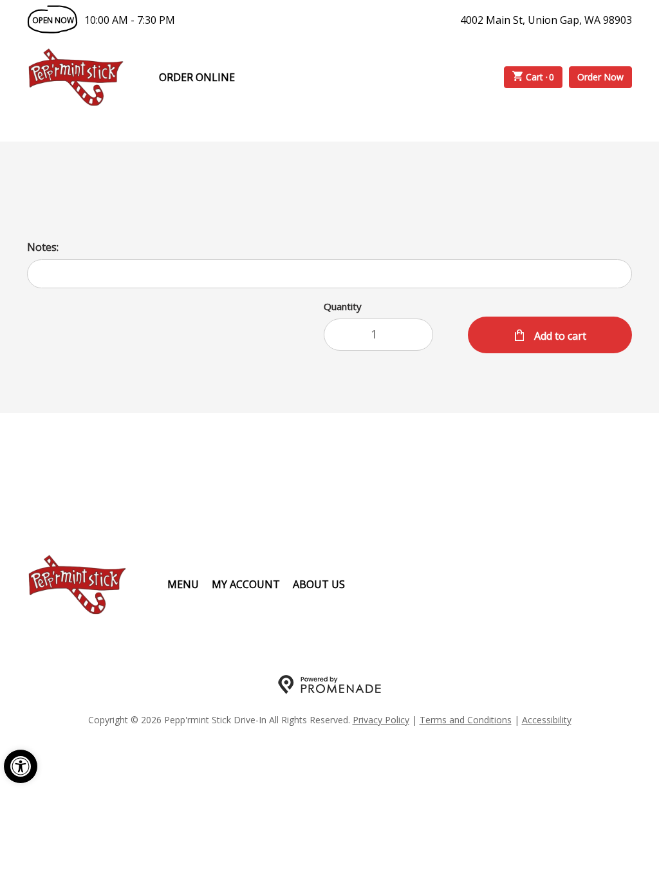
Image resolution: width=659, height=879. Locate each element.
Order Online (197, 77)
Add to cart (559, 336)
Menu (183, 584)
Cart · (540, 77)
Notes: (43, 247)
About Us (319, 584)
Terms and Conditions (466, 720)
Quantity (343, 306)
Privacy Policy (381, 720)
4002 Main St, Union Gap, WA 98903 (546, 20)
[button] (20, 766)
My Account (246, 584)
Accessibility (546, 720)
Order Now (600, 77)
